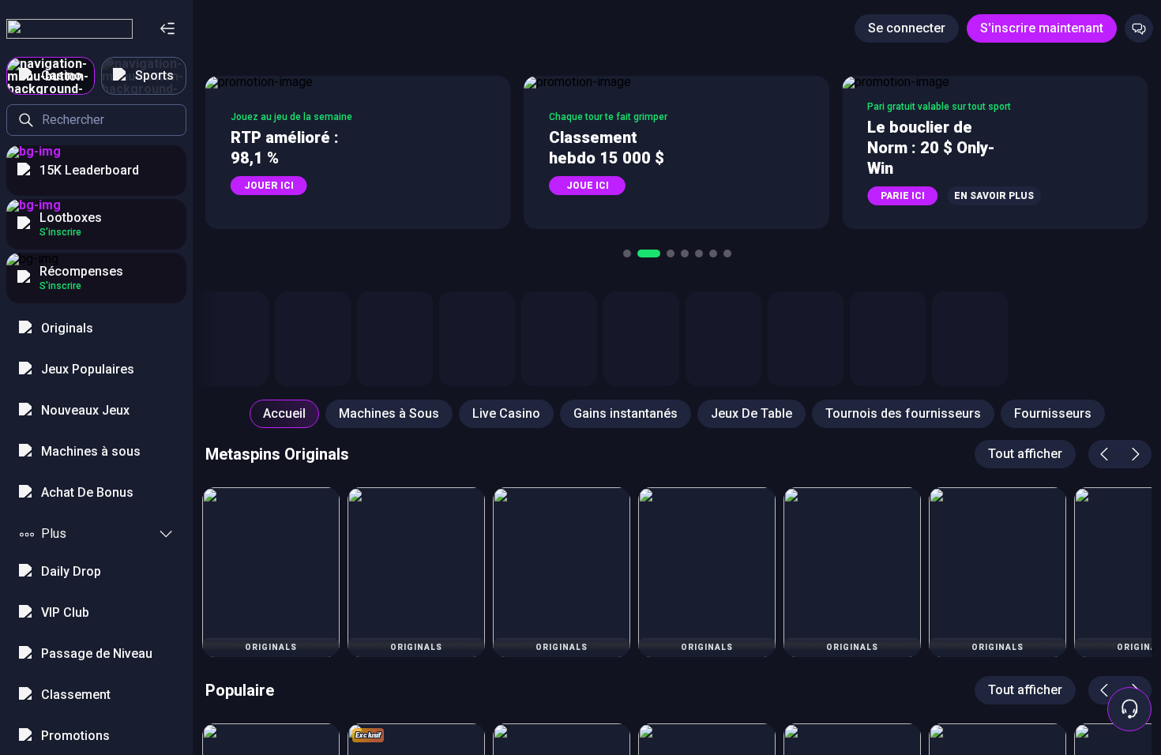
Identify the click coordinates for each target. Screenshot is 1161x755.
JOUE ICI (587, 185)
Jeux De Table (751, 413)
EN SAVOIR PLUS (994, 195)
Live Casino (506, 413)
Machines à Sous (389, 413)
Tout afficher (1025, 453)
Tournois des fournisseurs (903, 413)
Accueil (284, 413)
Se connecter (906, 28)
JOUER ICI (269, 185)
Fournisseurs (1052, 413)
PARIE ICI (903, 195)
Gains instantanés (625, 413)
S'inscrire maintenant (1041, 28)
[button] (358, 152)
